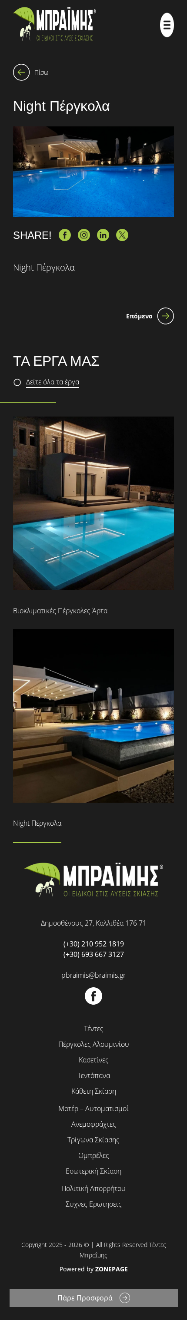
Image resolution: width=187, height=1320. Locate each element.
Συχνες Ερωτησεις (94, 1204)
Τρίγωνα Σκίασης (93, 1140)
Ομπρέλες (93, 1155)
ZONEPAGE (111, 1269)
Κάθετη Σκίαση (93, 1091)
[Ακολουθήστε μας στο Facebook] (93, 1002)
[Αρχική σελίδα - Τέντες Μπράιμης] (54, 25)
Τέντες (94, 1028)
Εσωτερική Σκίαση (93, 1171)
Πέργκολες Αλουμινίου (93, 1044)
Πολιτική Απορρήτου (93, 1188)
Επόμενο (139, 316)
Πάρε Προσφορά (85, 1298)
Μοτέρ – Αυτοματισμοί (93, 1108)
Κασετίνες (94, 1060)
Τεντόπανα (93, 1075)
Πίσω (41, 72)
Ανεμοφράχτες (93, 1124)
